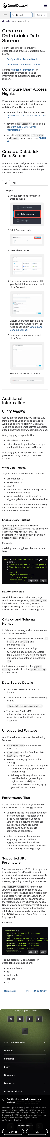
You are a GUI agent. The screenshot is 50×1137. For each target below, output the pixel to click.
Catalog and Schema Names (26, 328)
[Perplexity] (25, 1031)
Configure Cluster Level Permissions (21, 128)
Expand (32, 580)
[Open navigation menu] (45, 5)
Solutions (9, 1058)
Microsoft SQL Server (36, 991)
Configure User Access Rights (22, 59)
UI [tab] (6, 183)
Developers (10, 1075)
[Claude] (20, 1019)
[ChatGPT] (11, 1019)
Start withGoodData (14, 1042)
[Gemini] (29, 1019)
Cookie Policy (8, 1117)
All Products (7, 21)
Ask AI (39, 15)
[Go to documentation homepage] (15, 5)
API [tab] (14, 183)
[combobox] (21, 15)
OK (37, 1131)
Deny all (13, 1131)
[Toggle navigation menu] (5, 15)
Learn (7, 1066)
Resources (9, 1083)
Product (8, 1050)
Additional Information (22, 69)
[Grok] (39, 1019)
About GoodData (13, 1091)
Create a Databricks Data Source (24, 64)
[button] (17, 93)
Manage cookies (25, 1125)
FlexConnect (10, 991)
